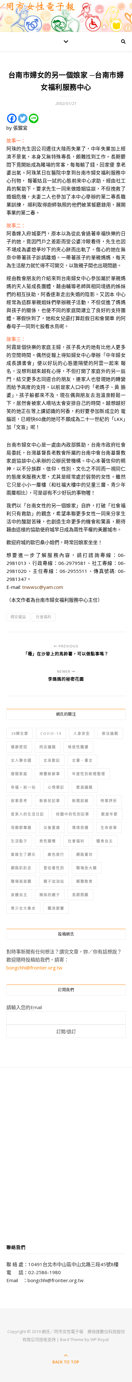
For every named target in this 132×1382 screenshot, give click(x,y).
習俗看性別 (54, 867)
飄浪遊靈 (56, 908)
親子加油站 (54, 881)
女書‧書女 (82, 760)
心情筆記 (56, 787)
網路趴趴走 (21, 867)
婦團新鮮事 (49, 773)
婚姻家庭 (19, 773)
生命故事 (109, 827)
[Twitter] (23, 118)
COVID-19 (51, 733)
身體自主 (19, 894)
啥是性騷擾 (78, 746)
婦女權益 (18, 617)
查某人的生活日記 (27, 814)
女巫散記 (52, 760)
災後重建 (52, 827)
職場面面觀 (21, 881)
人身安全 (81, 733)
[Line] (33, 118)
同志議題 (47, 746)
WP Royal (99, 1339)
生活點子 (19, 841)
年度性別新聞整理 (88, 773)
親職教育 (84, 881)
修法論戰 (110, 733)
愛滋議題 (84, 787)
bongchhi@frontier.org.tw (34, 967)
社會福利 (43, 617)
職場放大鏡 (86, 867)
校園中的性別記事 (72, 814)
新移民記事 (49, 800)
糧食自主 (104, 841)
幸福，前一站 (23, 787)
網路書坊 (84, 854)
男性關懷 (47, 841)
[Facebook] (12, 118)
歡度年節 (109, 814)
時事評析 (109, 800)
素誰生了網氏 (23, 854)
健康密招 (19, 746)
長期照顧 (80, 894)
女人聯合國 (21, 760)
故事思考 (19, 800)
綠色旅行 (56, 854)
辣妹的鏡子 (49, 894)
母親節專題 (21, 827)
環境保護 (80, 827)
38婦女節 (20, 733)
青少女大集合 (23, 908)
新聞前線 (80, 800)
